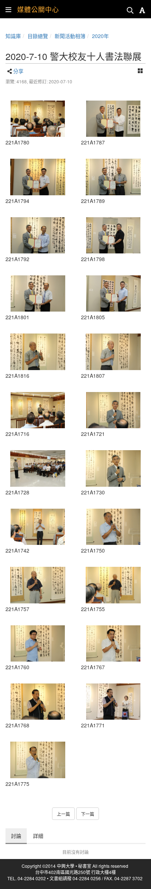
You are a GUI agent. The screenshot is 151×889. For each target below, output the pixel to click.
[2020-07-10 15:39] (37, 177)
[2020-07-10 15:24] (37, 701)
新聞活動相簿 (70, 35)
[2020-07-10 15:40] (113, 293)
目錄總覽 (37, 35)
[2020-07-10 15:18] (113, 643)
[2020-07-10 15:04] (113, 527)
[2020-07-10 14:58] (113, 410)
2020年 (100, 35)
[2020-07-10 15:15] (37, 643)
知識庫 (13, 35)
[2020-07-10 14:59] (113, 468)
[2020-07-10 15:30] (37, 119)
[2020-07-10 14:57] (37, 410)
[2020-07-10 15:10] (37, 585)
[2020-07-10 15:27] (37, 760)
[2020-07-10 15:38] (113, 119)
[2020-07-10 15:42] (37, 352)
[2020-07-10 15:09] (113, 585)
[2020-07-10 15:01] (37, 527)
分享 (18, 71)
